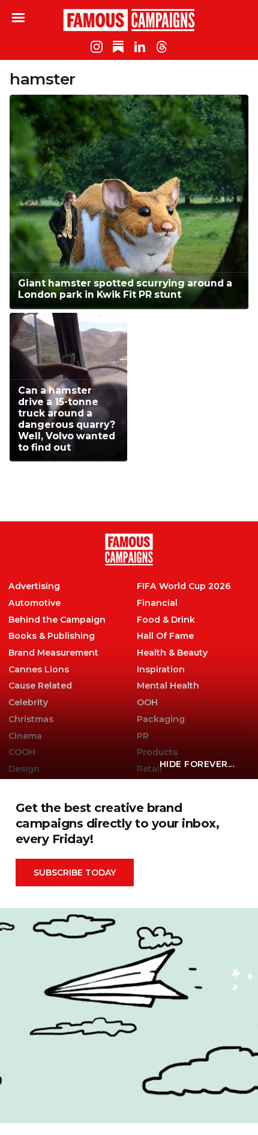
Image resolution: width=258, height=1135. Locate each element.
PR (143, 736)
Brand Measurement (53, 653)
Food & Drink (166, 620)
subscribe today (75, 872)
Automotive (34, 603)
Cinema (25, 736)
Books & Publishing (51, 636)
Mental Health (168, 686)
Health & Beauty (172, 653)
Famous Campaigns (129, 20)
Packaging (161, 719)
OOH (147, 703)
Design (24, 769)
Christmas (30, 719)
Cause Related (40, 686)
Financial (157, 603)
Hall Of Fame (165, 636)
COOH (21, 752)
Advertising (34, 586)
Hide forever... (197, 764)
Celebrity (28, 703)
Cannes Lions (38, 670)
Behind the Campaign (57, 620)
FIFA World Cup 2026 (183, 586)
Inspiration (161, 670)
